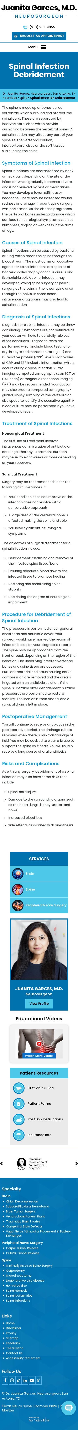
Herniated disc (16, 1286)
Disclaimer (13, 1328)
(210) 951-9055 (42, 27)
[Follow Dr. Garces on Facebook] (5, 1380)
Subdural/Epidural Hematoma (27, 1206)
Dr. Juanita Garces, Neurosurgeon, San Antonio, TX (39, 93)
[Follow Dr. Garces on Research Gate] (38, 1380)
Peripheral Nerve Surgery (46, 905)
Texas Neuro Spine (17, 1406)
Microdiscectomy (18, 1276)
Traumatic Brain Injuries (23, 1221)
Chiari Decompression (22, 1201)
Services (11, 98)
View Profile (39, 1003)
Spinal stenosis (16, 1291)
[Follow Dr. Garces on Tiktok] (18, 1380)
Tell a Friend (14, 1348)
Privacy (11, 1333)
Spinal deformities (19, 1296)
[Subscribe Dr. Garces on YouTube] (32, 1380)
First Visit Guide (41, 1088)
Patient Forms (39, 1103)
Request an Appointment (42, 35)
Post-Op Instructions (45, 1119)
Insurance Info (40, 1134)
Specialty (11, 1189)
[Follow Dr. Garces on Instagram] (12, 1380)
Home (10, 1323)
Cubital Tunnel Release (22, 1253)
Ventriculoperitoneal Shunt (25, 1216)
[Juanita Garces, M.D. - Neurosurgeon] (39, 11)
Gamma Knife (46, 1406)
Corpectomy (15, 1271)
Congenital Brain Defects (24, 1226)
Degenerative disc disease (25, 1281)
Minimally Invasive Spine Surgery (29, 1266)
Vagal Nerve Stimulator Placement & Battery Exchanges (38, 1233)
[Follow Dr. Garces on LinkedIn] (25, 1380)
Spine (23, 98)
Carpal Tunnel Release (22, 1248)
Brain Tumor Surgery (21, 1211)
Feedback (13, 1343)
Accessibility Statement (23, 1358)
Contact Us (14, 1353)
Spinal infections (18, 1301)
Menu (32, 47)
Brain (30, 873)
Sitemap (12, 1338)
